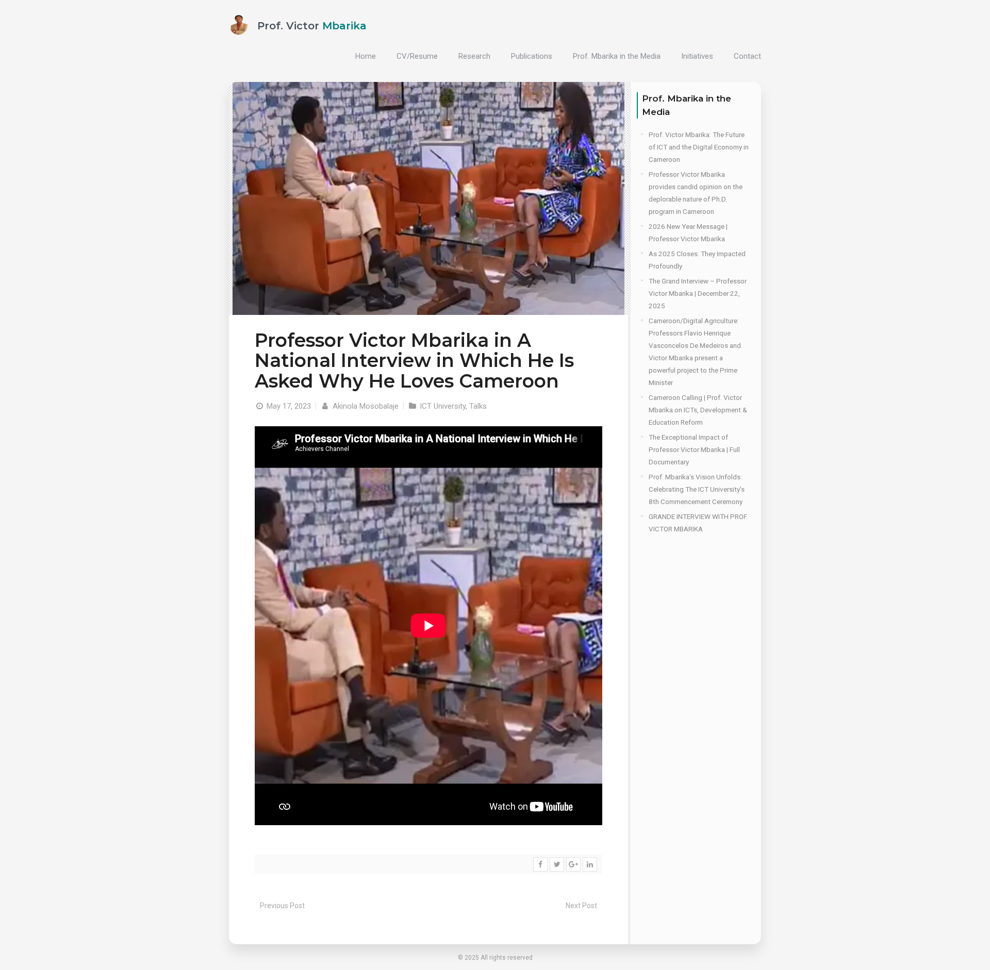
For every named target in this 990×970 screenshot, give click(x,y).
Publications (531, 56)
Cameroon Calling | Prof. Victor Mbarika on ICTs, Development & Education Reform (698, 409)
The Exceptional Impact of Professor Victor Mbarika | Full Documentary (694, 449)
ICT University (443, 406)
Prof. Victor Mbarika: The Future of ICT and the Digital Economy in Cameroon (699, 146)
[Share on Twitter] (557, 864)
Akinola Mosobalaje (364, 406)
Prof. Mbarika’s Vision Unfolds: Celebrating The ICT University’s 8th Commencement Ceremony (697, 489)
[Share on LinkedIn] (590, 864)
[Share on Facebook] (540, 864)
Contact (747, 56)
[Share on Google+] (573, 864)
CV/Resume (417, 56)
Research (474, 56)
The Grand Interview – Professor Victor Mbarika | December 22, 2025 (698, 293)
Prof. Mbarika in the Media (617, 56)
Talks (478, 406)
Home (365, 56)
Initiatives (697, 56)
